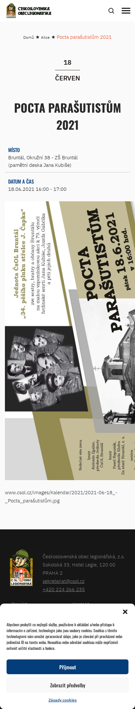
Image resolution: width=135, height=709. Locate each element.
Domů (28, 37)
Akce (45, 37)
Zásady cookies (62, 700)
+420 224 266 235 (64, 589)
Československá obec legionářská (34, 11)
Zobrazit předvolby (67, 685)
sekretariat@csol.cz (64, 581)
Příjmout (67, 667)
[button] (125, 612)
